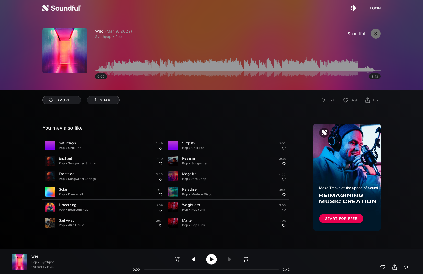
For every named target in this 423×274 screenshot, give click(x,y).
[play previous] (193, 259)
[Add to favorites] (160, 148)
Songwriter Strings (82, 163)
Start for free (341, 218)
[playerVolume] (406, 267)
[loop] (246, 259)
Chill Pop (74, 148)
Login (375, 8)
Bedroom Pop (78, 209)
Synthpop (48, 262)
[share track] (395, 267)
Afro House (76, 225)
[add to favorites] (383, 267)
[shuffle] (177, 259)
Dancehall (75, 194)
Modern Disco (201, 194)
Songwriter (199, 163)
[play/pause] (65, 50)
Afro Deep (198, 179)
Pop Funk (198, 209)
